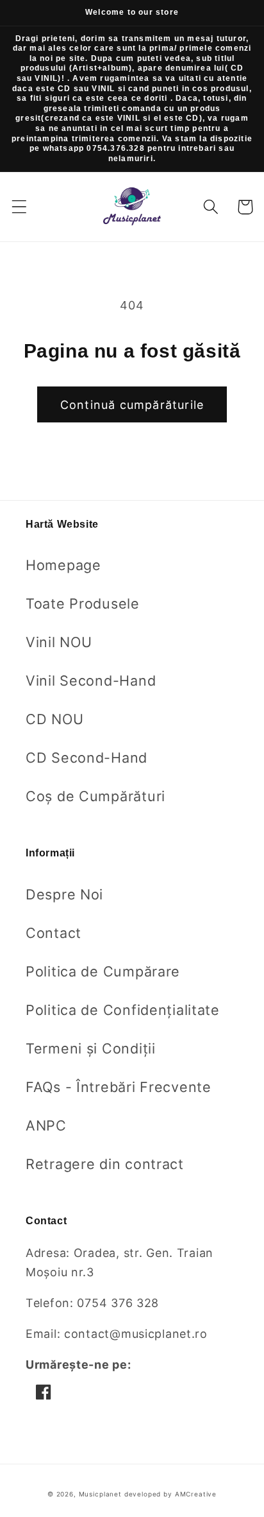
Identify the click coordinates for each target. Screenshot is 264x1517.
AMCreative (196, 1494)
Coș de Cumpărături (95, 796)
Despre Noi (64, 894)
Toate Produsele (83, 603)
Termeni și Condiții (91, 1048)
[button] (20, 207)
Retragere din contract (105, 1164)
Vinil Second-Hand (91, 680)
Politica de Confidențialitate (123, 1009)
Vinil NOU (59, 642)
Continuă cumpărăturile (132, 405)
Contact (53, 932)
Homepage (63, 565)
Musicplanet (100, 1494)
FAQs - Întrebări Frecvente (118, 1087)
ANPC (46, 1125)
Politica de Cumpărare (103, 971)
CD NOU (54, 719)
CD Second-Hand (86, 757)
